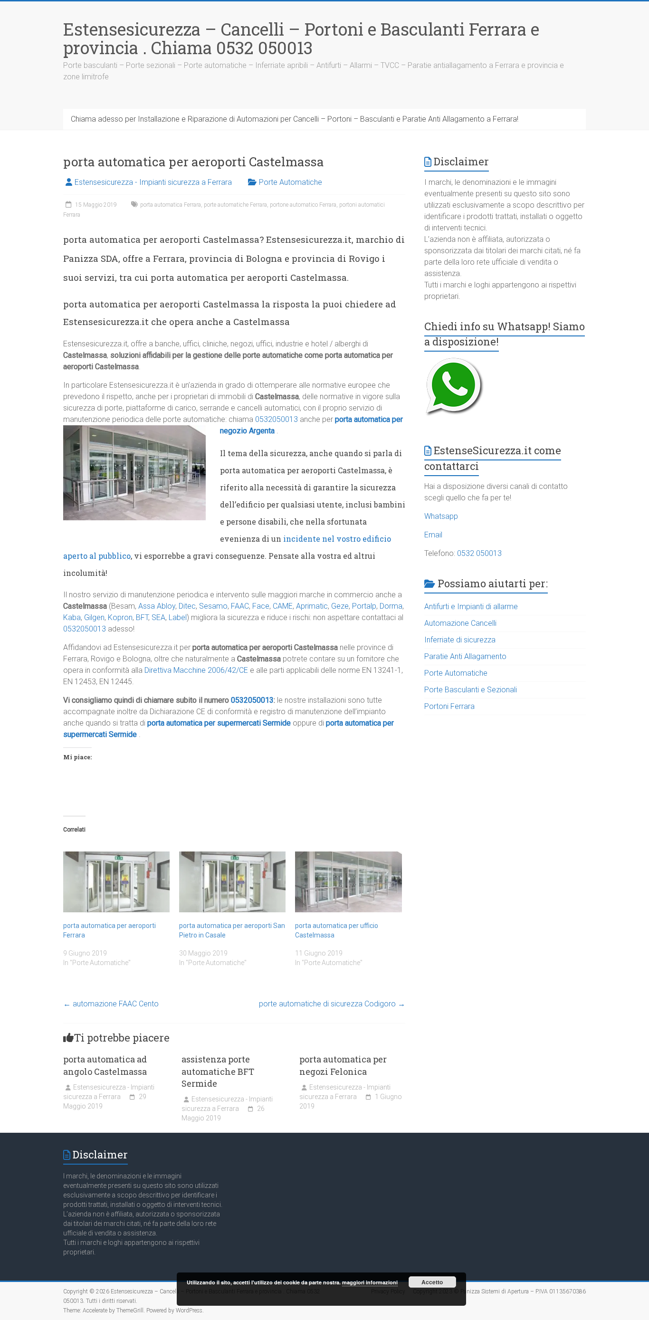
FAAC (240, 606)
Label (178, 617)
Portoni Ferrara (449, 706)
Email (433, 534)
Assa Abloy (156, 606)
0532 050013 (479, 553)
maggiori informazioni (370, 1282)
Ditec (187, 606)
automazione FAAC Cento (111, 1003)
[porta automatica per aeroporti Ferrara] (116, 881)
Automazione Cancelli (460, 623)
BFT (142, 617)
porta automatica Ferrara (170, 204)
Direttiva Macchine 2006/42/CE (196, 670)
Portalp (364, 606)
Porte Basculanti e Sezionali (470, 689)
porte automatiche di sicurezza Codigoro (332, 1003)
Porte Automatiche (290, 182)
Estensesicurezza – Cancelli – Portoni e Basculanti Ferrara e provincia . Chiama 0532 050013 (301, 38)
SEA (158, 617)
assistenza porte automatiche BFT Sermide (217, 1071)
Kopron (120, 617)
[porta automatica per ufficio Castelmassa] (348, 881)
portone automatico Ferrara (303, 204)
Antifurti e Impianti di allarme (471, 606)
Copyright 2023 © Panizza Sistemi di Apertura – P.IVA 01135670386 (499, 1291)
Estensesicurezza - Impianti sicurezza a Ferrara (153, 182)
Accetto (432, 1282)
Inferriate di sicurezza (460, 639)
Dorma (391, 606)
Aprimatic (312, 606)
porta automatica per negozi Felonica (343, 1065)
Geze (340, 606)
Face (260, 606)
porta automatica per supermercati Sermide (219, 722)
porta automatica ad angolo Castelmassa (105, 1065)
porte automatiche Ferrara (235, 204)
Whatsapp (441, 516)
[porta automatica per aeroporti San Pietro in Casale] (232, 881)
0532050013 (276, 419)
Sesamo (213, 606)
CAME (283, 606)
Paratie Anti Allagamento (465, 656)
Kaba (72, 617)
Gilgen (94, 617)
